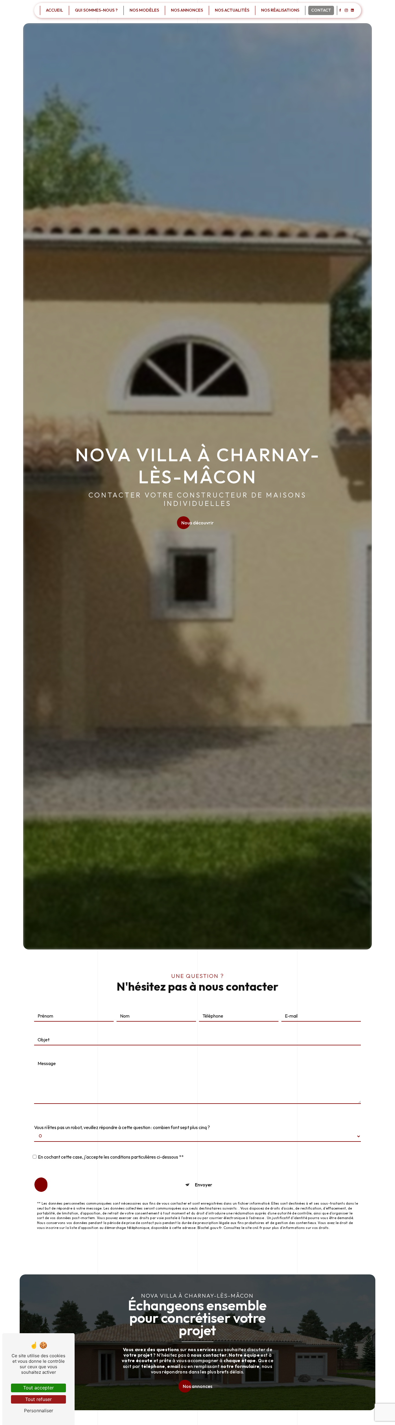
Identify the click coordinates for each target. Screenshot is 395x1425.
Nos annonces (187, 10)
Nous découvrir (197, 523)
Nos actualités (232, 10)
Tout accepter (38, 1388)
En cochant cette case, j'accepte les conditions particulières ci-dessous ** (111, 1157)
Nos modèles (144, 10)
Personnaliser (38, 1410)
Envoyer (203, 1185)
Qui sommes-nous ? (96, 10)
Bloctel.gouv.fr (210, 1227)
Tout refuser (38, 1399)
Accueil (54, 10)
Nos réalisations (280, 10)
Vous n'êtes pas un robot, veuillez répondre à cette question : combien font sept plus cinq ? (122, 1127)
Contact (321, 10)
